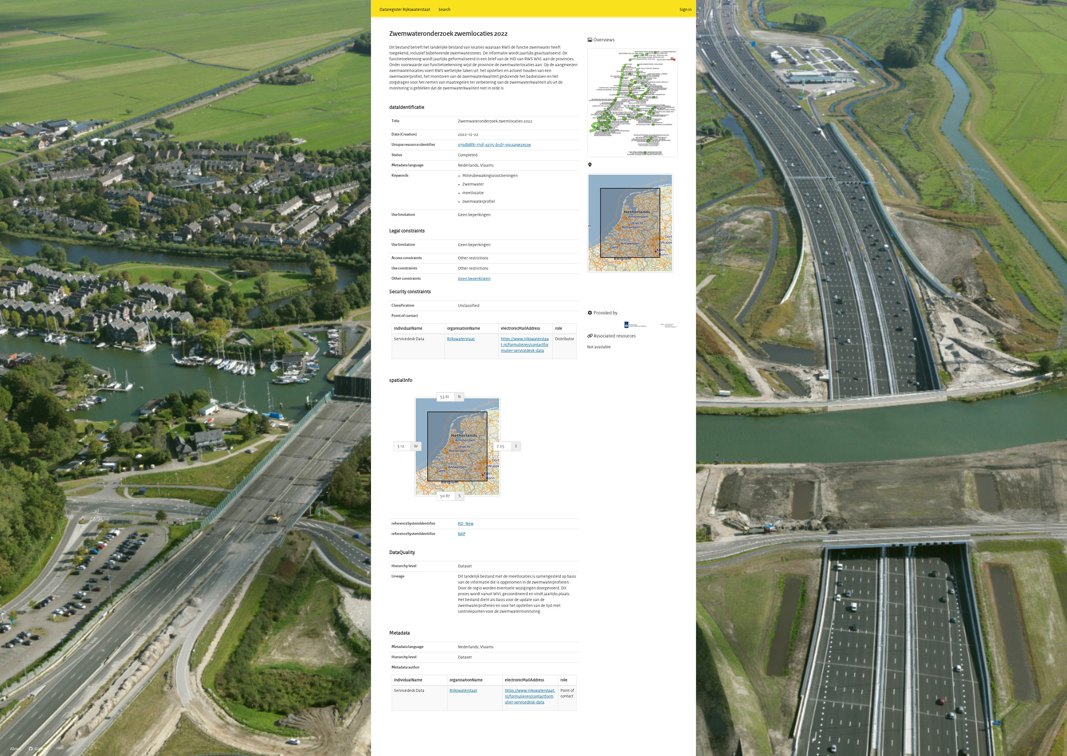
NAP (461, 534)
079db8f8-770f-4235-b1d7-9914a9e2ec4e (494, 145)
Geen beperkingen (474, 279)
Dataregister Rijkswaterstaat (405, 10)
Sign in (686, 10)
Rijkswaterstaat (461, 339)
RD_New (465, 524)
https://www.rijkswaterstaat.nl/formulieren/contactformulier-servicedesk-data (525, 345)
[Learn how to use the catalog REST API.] (55, 749)
